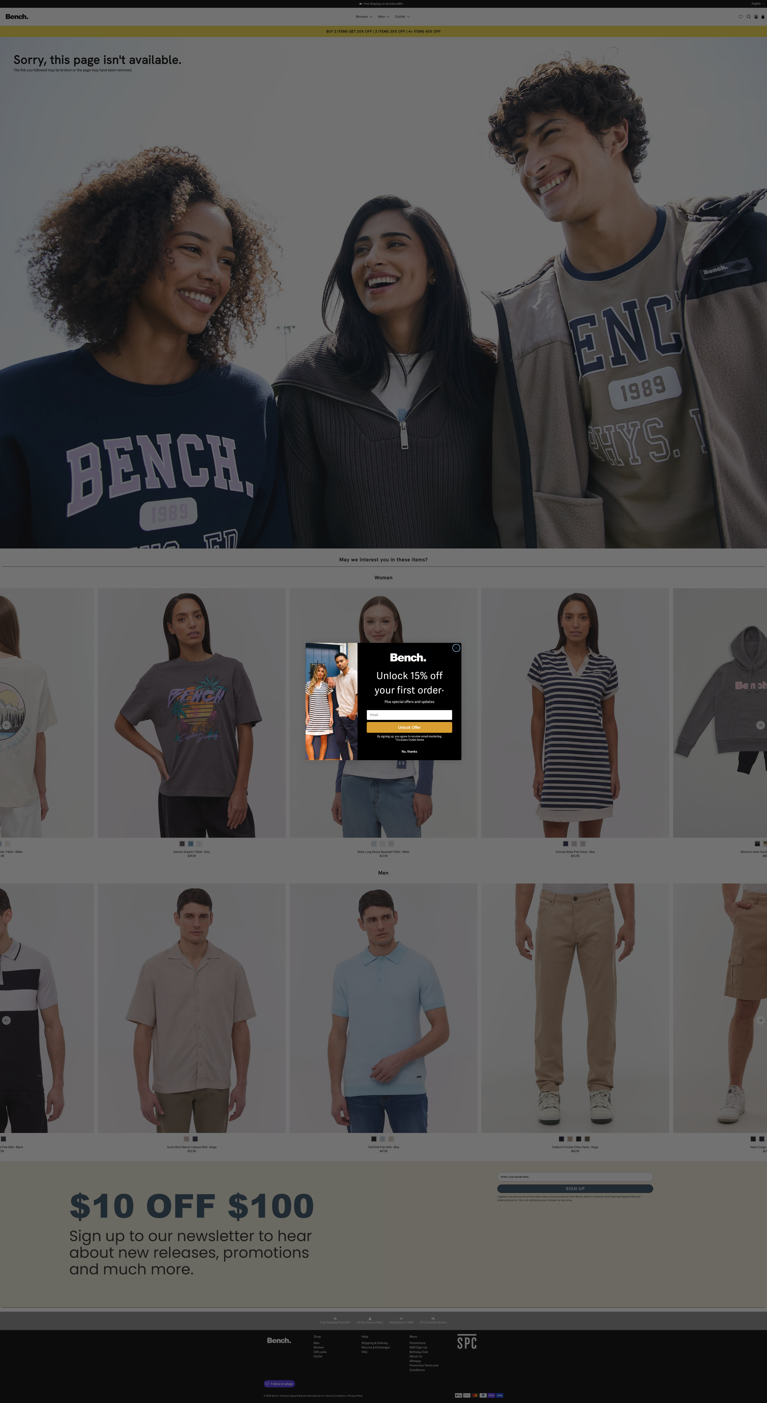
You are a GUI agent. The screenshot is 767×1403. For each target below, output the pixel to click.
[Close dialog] (456, 647)
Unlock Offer (409, 727)
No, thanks (409, 751)
